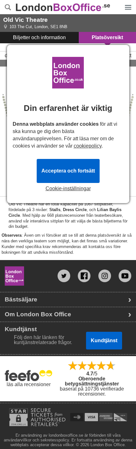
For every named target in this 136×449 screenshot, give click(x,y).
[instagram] (104, 276)
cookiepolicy (88, 146)
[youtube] (125, 276)
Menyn (127, 2)
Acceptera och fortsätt (68, 170)
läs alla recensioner (29, 384)
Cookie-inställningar (68, 188)
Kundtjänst (104, 340)
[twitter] (64, 276)
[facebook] (84, 276)
